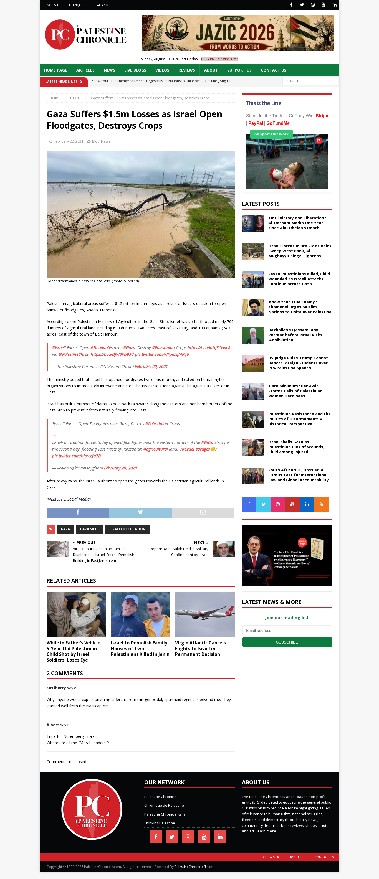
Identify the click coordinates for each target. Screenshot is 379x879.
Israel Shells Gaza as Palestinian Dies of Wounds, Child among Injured (296, 446)
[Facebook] (291, 5)
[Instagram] (313, 5)
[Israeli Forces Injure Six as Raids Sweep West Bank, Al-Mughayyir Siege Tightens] (253, 251)
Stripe (322, 115)
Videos (162, 70)
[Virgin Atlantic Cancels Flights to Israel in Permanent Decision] (205, 614)
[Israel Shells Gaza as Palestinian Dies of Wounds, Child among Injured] (253, 447)
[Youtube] (324, 5)
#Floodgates (101, 347)
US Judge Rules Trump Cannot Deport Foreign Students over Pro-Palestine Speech (298, 362)
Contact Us (273, 70)
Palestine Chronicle (160, 796)
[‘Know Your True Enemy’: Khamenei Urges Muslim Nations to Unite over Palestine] (253, 307)
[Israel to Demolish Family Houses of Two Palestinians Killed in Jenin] (141, 614)
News (109, 70)
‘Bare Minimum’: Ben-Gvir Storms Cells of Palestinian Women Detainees (295, 390)
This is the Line (263, 103)
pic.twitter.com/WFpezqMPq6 (162, 354)
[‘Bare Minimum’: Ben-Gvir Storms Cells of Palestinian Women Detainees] (253, 391)
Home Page (55, 70)
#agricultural (155, 449)
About (211, 70)
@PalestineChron (74, 354)
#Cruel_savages (196, 449)
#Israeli (59, 347)
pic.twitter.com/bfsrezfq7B (76, 455)
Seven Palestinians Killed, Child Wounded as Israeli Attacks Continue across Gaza (299, 278)
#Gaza (129, 347)
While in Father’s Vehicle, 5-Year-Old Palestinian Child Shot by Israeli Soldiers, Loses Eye (74, 651)
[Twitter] (302, 5)
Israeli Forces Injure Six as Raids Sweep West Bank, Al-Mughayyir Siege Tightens (300, 250)
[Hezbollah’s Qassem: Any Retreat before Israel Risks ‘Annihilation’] (253, 335)
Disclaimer (270, 857)
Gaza (65, 529)
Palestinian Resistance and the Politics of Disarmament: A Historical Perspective (299, 418)
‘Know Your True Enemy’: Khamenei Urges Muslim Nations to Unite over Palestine (300, 306)
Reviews (186, 70)
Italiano (101, 5)
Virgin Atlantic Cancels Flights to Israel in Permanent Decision (200, 648)
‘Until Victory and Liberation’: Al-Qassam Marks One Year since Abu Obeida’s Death (297, 222)
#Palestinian (163, 347)
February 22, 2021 (68, 141)
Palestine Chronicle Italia (165, 814)
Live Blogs (135, 70)
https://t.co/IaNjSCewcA (209, 347)
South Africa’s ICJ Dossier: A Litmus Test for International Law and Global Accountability (298, 474)
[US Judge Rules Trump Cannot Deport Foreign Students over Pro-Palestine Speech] (253, 363)
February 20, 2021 (151, 366)
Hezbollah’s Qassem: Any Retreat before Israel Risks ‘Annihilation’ (295, 334)
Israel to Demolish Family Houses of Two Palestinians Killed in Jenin (140, 648)
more (271, 831)
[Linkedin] (334, 5)
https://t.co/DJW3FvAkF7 (112, 354)
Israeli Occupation (127, 529)
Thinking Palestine (159, 822)
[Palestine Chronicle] (91, 836)
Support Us (239, 70)
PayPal (255, 123)
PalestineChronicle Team (194, 866)
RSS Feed (297, 857)
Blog (95, 141)
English (51, 5)
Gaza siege (89, 529)
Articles (85, 70)
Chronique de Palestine (164, 805)
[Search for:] (310, 80)
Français (76, 5)
